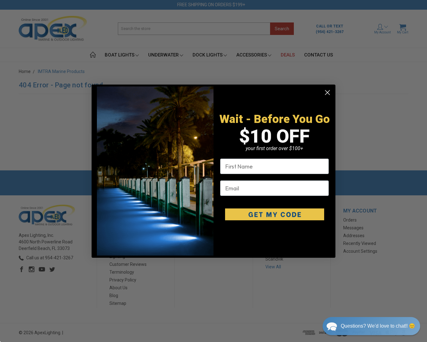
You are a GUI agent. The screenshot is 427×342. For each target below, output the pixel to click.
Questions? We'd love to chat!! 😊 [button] (378, 326)
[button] (371, 326)
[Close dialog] (327, 92)
